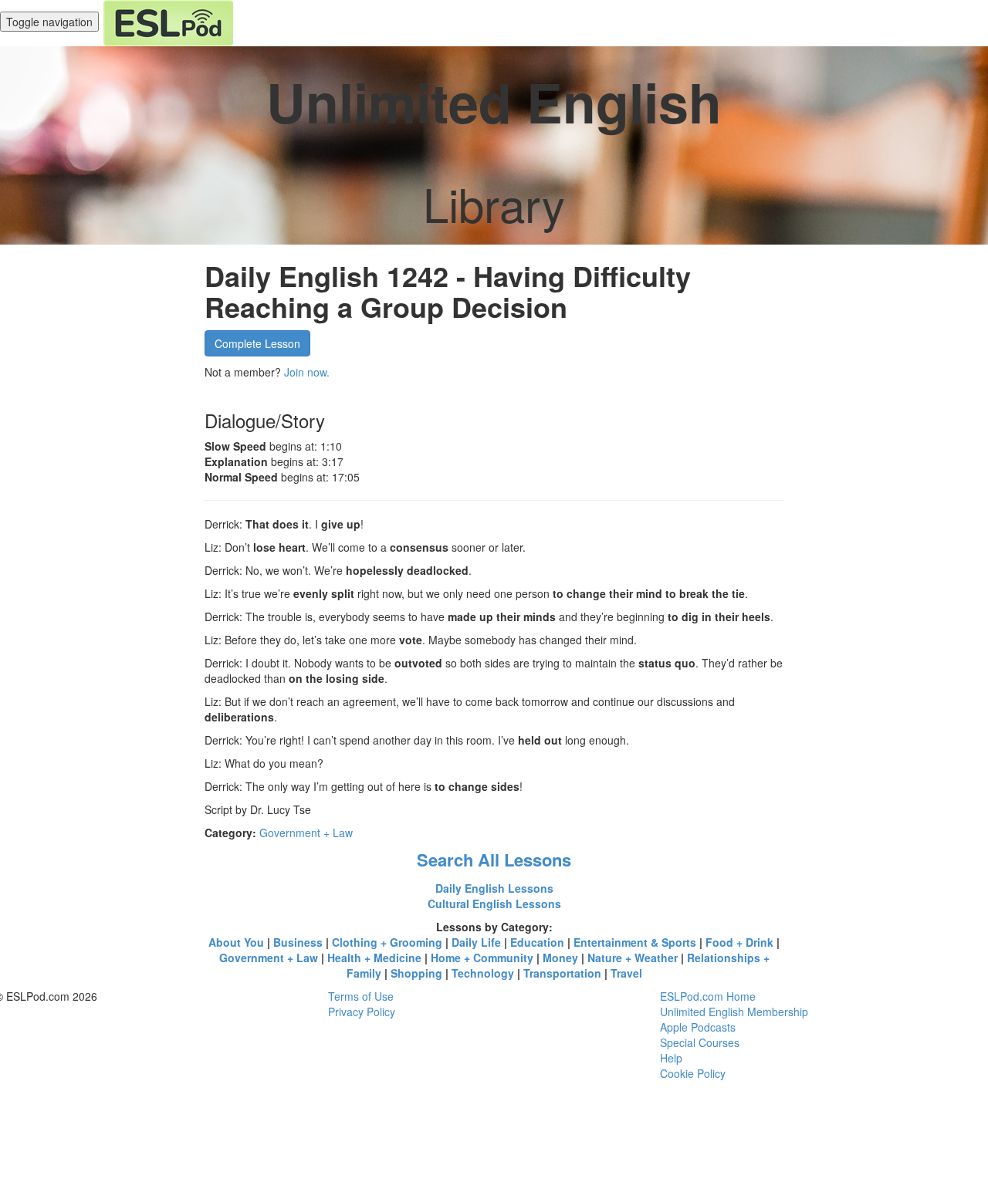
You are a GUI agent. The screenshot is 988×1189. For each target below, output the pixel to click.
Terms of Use (361, 996)
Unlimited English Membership (734, 1011)
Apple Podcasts (698, 1027)
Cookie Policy (693, 1073)
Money (560, 957)
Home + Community (482, 957)
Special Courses (699, 1042)
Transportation (562, 973)
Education (537, 942)
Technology (483, 973)
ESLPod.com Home (708, 996)
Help (671, 1058)
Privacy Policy (361, 1011)
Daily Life (476, 942)
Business (298, 942)
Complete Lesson (257, 343)
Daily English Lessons (494, 888)
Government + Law (306, 832)
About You (236, 942)
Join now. (307, 372)
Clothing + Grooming (387, 942)
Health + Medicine (374, 957)
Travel (626, 973)
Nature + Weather (632, 957)
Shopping (416, 973)
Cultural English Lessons (494, 903)
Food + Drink (739, 942)
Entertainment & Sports (635, 942)
